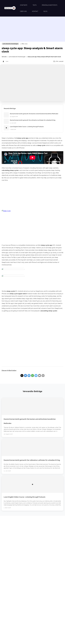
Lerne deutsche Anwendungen (10, 43)
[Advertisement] (32, 30)
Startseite (4, 56)
